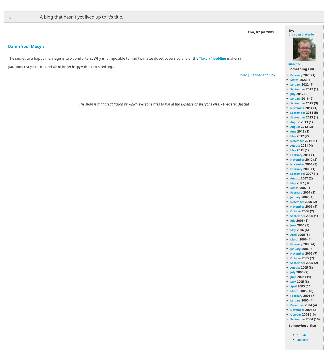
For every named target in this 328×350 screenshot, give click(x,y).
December (297, 141)
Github (301, 335)
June (293, 131)
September (297, 89)
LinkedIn (303, 340)
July (292, 94)
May (293, 136)
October (295, 211)
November (297, 108)
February (296, 75)
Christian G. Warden (302, 34)
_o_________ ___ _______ (23, 17)
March (294, 80)
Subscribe (294, 64)
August (295, 122)
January (295, 84)
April (293, 235)
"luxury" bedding (212, 58)
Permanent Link (263, 75)
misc (243, 75)
